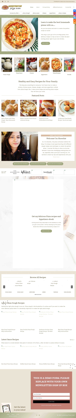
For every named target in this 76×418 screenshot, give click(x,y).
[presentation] (9, 108)
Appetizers (52, 13)
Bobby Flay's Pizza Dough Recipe (67, 1)
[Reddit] (74, 20)
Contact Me (68, 7)
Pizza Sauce (36, 13)
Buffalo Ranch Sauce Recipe (28, 364)
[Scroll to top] (73, 413)
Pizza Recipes (62, 13)
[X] (5, 1)
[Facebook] (2, 1)
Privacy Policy (46, 7)
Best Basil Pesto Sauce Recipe (9, 364)
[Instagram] (8, 1)
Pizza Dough (26, 13)
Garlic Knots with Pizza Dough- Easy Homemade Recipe (8, 120)
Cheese (44, 13)
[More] (74, 22)
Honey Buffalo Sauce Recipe (47, 364)
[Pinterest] (74, 13)
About (37, 7)
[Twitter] (74, 18)
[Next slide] (72, 286)
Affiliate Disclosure (57, 7)
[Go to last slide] (4, 286)
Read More (56, 157)
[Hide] (75, 24)
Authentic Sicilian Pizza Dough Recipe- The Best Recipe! (46, 331)
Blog (18, 414)
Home (31, 7)
